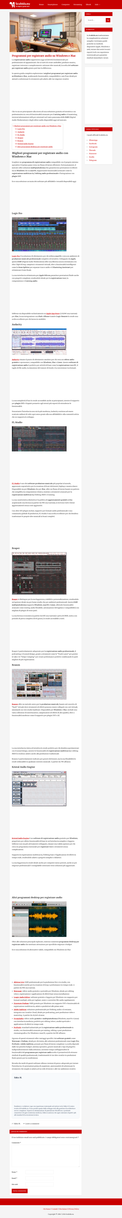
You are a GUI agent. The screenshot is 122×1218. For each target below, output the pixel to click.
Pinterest (93, 154)
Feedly (91, 157)
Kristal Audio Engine (26, 144)
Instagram (93, 147)
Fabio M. (17, 1124)
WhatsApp (93, 140)
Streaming (78, 4)
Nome (14, 1172)
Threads (92, 150)
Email (14, 1178)
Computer (66, 4)
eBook (88, 4)
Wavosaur (18, 991)
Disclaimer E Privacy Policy (69, 1209)
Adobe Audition (20, 1010)
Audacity (21, 132)
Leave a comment (32, 1124)
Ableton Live (19, 982)
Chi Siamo (46, 1209)
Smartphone (53, 4)
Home (41, 4)
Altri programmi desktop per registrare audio (35, 147)
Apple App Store (52, 314)
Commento (16, 1143)
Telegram (93, 160)
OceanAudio (19, 1019)
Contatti (55, 1209)
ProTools (17, 1027)
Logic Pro (21, 129)
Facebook (93, 144)
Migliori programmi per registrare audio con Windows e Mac (37, 126)
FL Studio (21, 135)
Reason (20, 141)
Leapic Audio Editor (22, 997)
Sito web (15, 1184)
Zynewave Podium (21, 1003)
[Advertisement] (45, 95)
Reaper (20, 138)
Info (96, 4)
